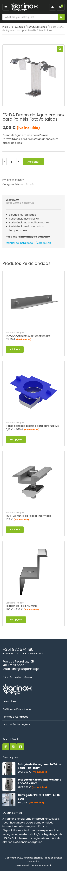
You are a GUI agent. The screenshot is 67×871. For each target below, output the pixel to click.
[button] (60, 49)
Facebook (20, 746)
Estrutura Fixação (37, 27)
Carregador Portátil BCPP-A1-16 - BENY (40, 796)
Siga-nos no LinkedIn (5, 746)
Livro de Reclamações (16, 724)
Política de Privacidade (16, 709)
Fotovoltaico (18, 27)
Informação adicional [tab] (20, 202)
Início (5, 27)
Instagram (13, 746)
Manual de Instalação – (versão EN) (28, 243)
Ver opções (15, 439)
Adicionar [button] (14, 349)
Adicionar (33, 162)
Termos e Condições (15, 717)
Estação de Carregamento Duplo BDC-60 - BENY (39, 781)
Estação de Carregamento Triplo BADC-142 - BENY (39, 766)
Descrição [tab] (12, 199)
